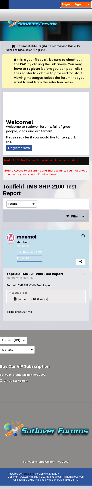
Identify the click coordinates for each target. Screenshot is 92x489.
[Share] (80, 262)
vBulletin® (28, 473)
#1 (84, 273)
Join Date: (23, 252)
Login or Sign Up (73, 4)
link (8, 142)
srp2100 (20, 312)
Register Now (19, 148)
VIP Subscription (15, 381)
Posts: (21, 258)
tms (29, 312)
